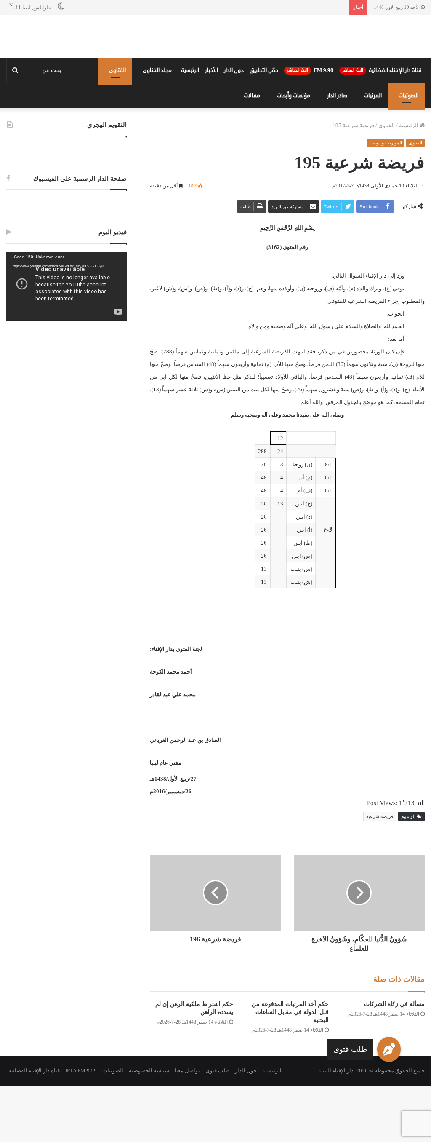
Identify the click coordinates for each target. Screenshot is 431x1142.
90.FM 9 (310, 70)
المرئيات (373, 95)
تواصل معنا (187, 1070)
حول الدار (234, 70)
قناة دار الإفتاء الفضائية (382, 70)
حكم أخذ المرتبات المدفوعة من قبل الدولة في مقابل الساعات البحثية (290, 1012)
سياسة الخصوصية (149, 1070)
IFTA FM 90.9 (81, 1070)
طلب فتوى (350, 1049)
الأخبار (211, 70)
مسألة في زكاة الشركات (394, 1004)
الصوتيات (408, 95)
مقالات (252, 95)
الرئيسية (190, 70)
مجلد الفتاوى (157, 70)
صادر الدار (337, 95)
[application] (66, 286)
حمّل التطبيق (264, 70)
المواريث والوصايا (385, 142)
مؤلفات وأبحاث (293, 95)
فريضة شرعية (379, 816)
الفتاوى (117, 70)
